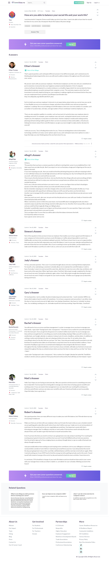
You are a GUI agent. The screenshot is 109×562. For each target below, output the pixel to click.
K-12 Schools (60, 525)
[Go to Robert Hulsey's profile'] (12, 411)
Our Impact (12, 528)
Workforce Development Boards (66, 536)
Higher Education (61, 531)
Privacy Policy (83, 539)
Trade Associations (62, 539)
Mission (11, 525)
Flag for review (86, 138)
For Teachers (36, 531)
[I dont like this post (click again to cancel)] (97, 15)
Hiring (11, 534)
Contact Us (12, 542)
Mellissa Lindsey (79, 143)
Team (10, 531)
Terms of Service (84, 536)
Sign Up (89, 2)
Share (53, 11)
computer (27, 26)
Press (10, 539)
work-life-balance (36, 26)
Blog (10, 536)
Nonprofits (59, 528)
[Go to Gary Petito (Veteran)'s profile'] (12, 292)
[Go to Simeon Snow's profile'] (12, 231)
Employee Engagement (63, 534)
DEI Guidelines (83, 534)
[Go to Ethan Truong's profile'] (12, 65)
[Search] (44, 3)
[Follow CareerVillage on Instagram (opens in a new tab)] (81, 552)
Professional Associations (64, 542)
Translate (47, 11)
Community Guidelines (86, 531)
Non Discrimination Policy (87, 542)
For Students (36, 525)
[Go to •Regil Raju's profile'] (12, 154)
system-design (46, 26)
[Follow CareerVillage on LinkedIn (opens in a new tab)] (81, 549)
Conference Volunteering (64, 545)
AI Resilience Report (85, 528)
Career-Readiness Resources (88, 525)
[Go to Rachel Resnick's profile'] (12, 322)
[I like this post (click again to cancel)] (97, 10)
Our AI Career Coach (15, 545)
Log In (96, 2)
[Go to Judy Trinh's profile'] (12, 260)
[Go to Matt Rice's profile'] (12, 377)
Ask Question (79, 2)
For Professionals (37, 528)
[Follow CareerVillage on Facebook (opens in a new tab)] (81, 545)
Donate (34, 534)
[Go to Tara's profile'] (12, 15)
